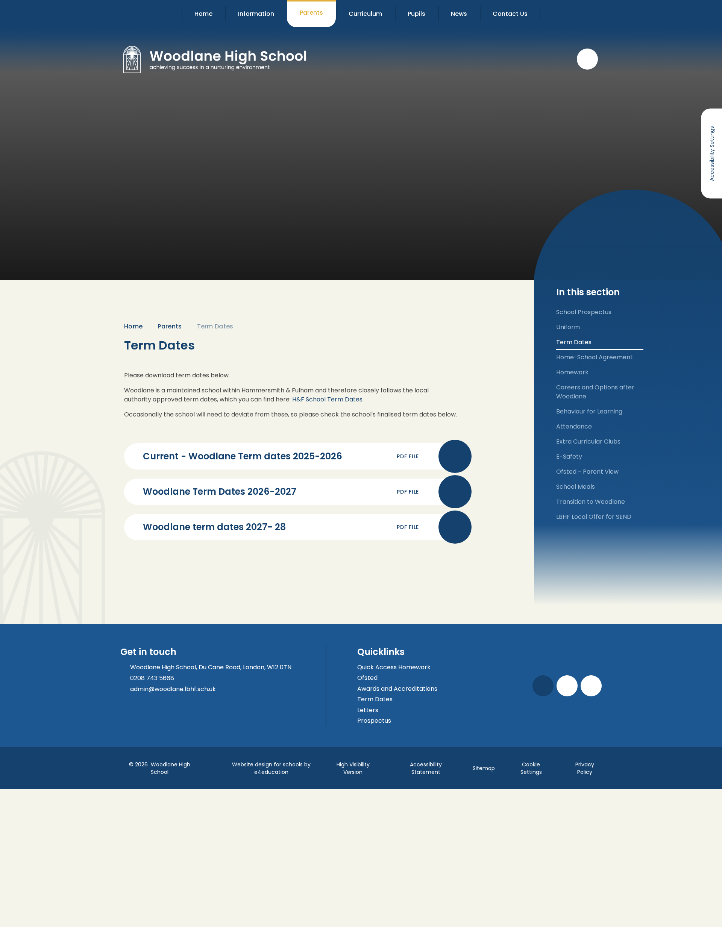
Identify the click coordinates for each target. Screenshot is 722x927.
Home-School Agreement (594, 357)
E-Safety (569, 456)
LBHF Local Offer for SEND (593, 516)
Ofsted (367, 677)
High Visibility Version (353, 768)
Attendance (574, 426)
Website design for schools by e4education (271, 768)
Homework (572, 372)
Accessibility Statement (426, 768)
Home (133, 326)
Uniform (568, 327)
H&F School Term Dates (327, 399)
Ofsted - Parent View (587, 471)
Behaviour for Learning (589, 411)
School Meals (575, 486)
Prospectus (374, 720)
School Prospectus (583, 312)
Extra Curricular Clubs (588, 441)
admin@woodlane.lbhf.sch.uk (173, 689)
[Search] (587, 59)
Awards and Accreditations (397, 688)
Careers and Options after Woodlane (595, 392)
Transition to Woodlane (590, 501)
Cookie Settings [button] (531, 768)
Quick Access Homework (394, 667)
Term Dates (215, 326)
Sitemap (484, 768)
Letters (367, 710)
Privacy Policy (584, 768)
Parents (170, 326)
